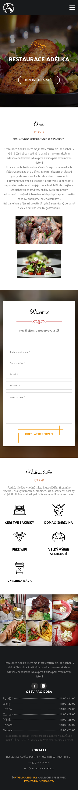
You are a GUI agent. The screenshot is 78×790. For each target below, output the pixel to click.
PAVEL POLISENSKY (26, 777)
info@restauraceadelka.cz (39, 768)
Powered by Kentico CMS (39, 780)
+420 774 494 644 (39, 762)
